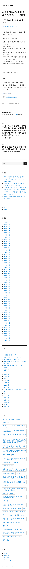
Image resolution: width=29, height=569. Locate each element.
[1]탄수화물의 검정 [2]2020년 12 (12, 357)
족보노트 (6, 402)
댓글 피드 (6, 557)
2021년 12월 (7, 321)
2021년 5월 (7, 336)
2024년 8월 (7, 252)
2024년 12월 (7, 243)
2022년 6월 (7, 308)
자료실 (10, 515)
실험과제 (6, 387)
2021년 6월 (7, 333)
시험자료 (6, 383)
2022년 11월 (7, 297)
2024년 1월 (7, 267)
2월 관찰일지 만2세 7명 (10, 355)
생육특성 (12, 493)
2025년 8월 (7, 233)
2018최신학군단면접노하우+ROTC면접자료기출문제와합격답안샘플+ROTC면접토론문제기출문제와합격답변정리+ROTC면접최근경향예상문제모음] (14, 441)
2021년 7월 (7, 331)
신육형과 (5, 501)
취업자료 (6, 404)
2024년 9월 (7, 250)
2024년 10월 (7, 248)
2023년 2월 (7, 290)
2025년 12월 (7, 228)
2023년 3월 (7, 288)
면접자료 (6, 370)
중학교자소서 (22, 515)
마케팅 (18, 473)
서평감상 (6, 380)
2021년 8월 (7, 329)
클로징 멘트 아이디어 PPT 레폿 (11, 522)
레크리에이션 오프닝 (8, 473)
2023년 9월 (7, 275)
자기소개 (6, 395)
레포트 (6, 209)
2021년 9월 (7, 327)
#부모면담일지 (7, 422)
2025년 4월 (7, 239)
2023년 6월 (7, 282)
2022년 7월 (7, 306)
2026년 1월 (7, 226)
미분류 (19, 103)
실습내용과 (6, 508)
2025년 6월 (7, 235)
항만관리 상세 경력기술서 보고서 (12, 536)
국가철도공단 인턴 (8, 466)
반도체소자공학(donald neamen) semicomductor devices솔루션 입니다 (14, 481)
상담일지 (5, 493)
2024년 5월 (7, 258)
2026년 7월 (7, 224)
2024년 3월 (7, 263)
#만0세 (5, 419)
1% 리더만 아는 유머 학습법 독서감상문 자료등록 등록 (13, 430)
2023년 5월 (7, 284)
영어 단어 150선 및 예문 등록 (18, 511)
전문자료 (6, 400)
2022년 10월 (7, 299)
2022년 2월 (7, 316)
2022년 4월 (7, 312)
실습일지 (6, 385)
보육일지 (5, 485)
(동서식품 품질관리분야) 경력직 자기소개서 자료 (14, 426)
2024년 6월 (7, 256)
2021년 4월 (7, 338)
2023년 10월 (7, 273)
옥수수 (5, 515)
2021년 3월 (7, 340)
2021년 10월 (7, 325)
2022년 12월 (7, 295)
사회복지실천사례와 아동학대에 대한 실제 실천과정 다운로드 (14, 489)
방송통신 (6, 374)
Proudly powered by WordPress (16, 566)
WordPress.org (7, 560)
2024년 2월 (7, 265)
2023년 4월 (7, 286)
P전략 (8, 455)
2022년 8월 (7, 303)
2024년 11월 (7, 245)
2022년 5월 (7, 310)
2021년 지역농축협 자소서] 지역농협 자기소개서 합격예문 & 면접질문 (14, 451)
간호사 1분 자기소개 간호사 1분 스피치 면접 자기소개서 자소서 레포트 (14, 458)
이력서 (6, 393)
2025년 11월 (7, 230)
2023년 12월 (7, 269)
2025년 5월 (7, 237)
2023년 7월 (7, 280)
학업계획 (6, 406)
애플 (24, 508)
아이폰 (19, 508)
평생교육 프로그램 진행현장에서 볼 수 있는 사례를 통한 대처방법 (14, 533)
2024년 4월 (7, 260)
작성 (15, 515)
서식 (5, 378)
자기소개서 (7, 398)
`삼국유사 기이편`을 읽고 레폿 (12, 359)
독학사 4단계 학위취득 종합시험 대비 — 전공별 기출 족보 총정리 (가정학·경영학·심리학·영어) (15, 179)
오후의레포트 (7, 5)
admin (6, 103)
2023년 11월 (7, 271)
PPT (4, 455)
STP (13, 455)
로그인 (16, 114)
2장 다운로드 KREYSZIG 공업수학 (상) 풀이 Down (14, 435)
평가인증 (5, 526)
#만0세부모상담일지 (14, 419)
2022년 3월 (7, 314)
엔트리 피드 (7, 555)
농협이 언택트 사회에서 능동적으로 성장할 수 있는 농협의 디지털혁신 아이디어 (14, 469)
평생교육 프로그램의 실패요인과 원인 (13, 529)
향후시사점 (6, 540)
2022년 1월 (7, 318)
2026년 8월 (7, 222)
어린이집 (5, 511)
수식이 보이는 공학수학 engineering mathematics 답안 (13, 497)
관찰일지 (15, 462)
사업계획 (6, 376)
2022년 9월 (7, 301)
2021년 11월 (7, 323)
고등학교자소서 (7, 462)
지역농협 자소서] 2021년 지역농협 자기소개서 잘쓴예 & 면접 (14, 518)
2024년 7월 (7, 254)
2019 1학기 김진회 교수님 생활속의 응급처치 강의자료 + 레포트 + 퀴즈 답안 (14, 446)
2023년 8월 (7, 278)
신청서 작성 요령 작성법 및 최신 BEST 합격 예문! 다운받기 (14, 504)
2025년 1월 (7, 241)
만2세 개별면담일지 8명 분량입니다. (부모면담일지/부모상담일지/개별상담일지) (14, 477)
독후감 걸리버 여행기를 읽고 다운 (13, 365)
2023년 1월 (7, 293)
